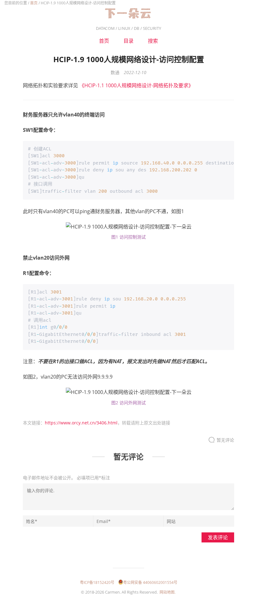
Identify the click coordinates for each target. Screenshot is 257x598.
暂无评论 (225, 440)
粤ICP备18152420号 (97, 582)
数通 (115, 72)
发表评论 (218, 537)
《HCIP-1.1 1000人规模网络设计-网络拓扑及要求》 (136, 85)
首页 (34, 3)
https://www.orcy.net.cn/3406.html (81, 423)
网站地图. (168, 592)
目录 (128, 40)
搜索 (153, 40)
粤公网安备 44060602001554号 (150, 582)
